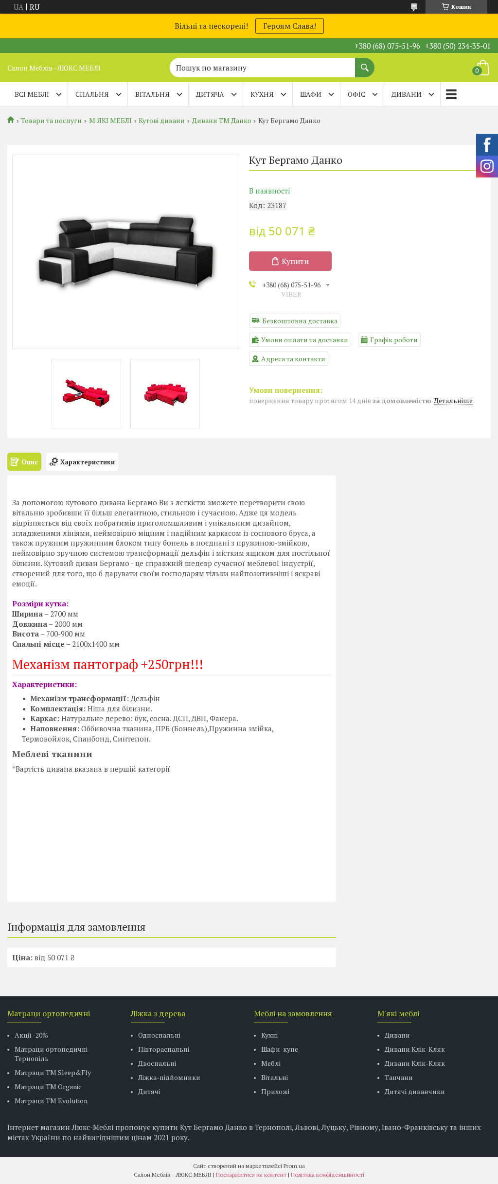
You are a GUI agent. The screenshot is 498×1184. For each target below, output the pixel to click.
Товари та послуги (51, 120)
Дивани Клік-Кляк (415, 1049)
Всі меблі (32, 94)
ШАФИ (310, 94)
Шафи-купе (279, 1049)
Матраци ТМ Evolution (51, 1100)
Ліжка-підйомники (169, 1077)
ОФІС (356, 94)
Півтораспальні (163, 1049)
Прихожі (275, 1091)
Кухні (269, 1035)
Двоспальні (157, 1063)
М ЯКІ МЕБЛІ (110, 120)
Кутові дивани (162, 120)
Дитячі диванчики (415, 1091)
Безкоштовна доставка (300, 320)
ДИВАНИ (406, 94)
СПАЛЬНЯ (92, 94)
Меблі (271, 1063)
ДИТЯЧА (210, 94)
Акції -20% (31, 1035)
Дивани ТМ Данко (221, 120)
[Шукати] (364, 62)
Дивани (397, 1035)
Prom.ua (294, 1165)
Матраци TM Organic (48, 1086)
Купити (295, 261)
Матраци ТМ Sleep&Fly (53, 1072)
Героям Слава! (289, 25)
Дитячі (149, 1091)
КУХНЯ (262, 94)
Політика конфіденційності (327, 1174)
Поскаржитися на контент (251, 1174)
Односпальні (159, 1035)
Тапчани (399, 1077)
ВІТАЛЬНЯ (152, 94)
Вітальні (274, 1077)
